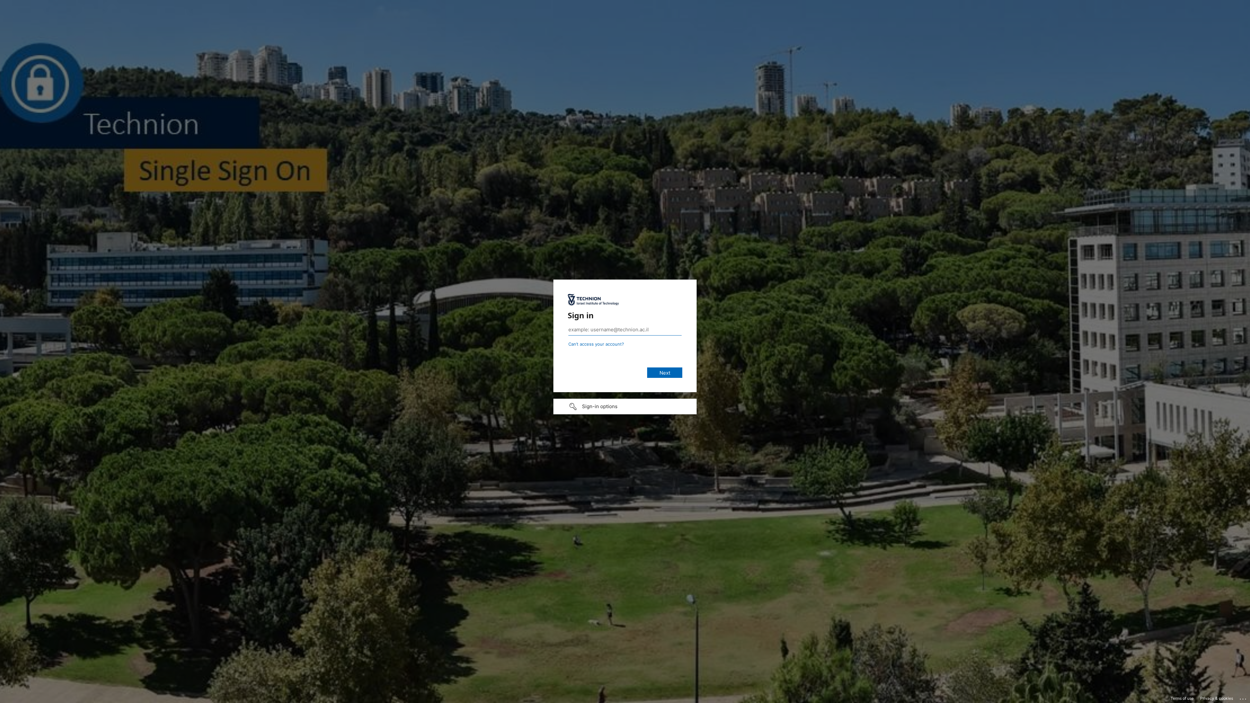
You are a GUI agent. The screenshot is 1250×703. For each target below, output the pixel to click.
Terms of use (1182, 698)
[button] (625, 406)
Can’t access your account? (596, 344)
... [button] (1243, 697)
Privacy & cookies (1216, 698)
